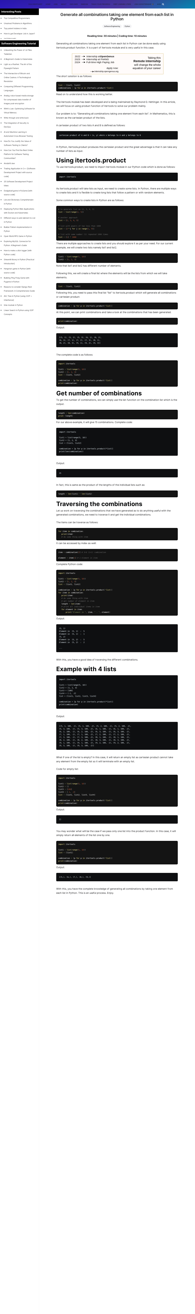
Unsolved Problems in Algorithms (18, 23)
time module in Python (13, 305)
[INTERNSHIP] (10, 39)
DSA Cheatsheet (35, 4)
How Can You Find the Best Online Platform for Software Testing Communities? (18, 154)
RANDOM (84, 4)
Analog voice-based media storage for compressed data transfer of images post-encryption (19, 99)
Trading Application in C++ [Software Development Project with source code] (19, 172)
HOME (48, 4)
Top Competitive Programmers (17, 18)
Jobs (56, 4)
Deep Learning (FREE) (122, 4)
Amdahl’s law (9, 163)
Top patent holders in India (15, 28)
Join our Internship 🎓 (144, 4)
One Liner (74, 4)
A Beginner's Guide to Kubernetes (18, 59)
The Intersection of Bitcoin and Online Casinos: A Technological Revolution (17, 77)
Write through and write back (16, 118)
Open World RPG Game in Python (18, 236)
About (63, 4)
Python (127, 26)
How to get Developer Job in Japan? (19, 33)
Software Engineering (112, 26)
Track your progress (100, 4)
